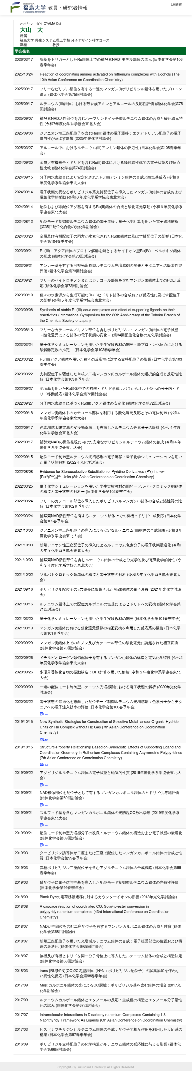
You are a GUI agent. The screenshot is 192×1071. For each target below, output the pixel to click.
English (176, 4)
